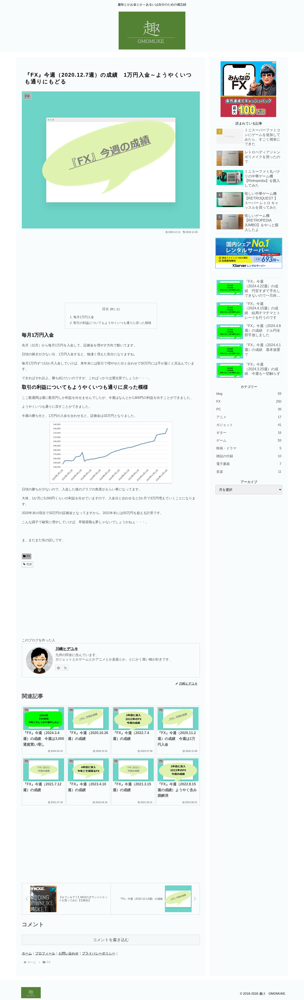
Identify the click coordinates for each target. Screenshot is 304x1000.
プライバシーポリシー (98, 953)
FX (28, 556)
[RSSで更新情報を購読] (65, 668)
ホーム (27, 953)
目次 (105, 309)
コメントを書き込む (111, 940)
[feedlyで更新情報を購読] (58, 668)
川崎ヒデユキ (66, 649)
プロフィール (45, 953)
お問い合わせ (69, 953)
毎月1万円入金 (83, 317)
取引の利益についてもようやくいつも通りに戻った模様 (112, 323)
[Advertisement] (111, 268)
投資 (29, 564)
